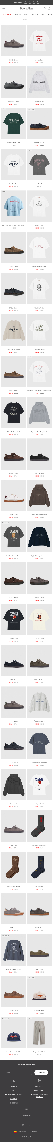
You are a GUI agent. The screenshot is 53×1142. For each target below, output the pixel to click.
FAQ (13, 1090)
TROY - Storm (39, 597)
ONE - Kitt (14, 845)
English (34, 1131)
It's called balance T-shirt (13, 969)
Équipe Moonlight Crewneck (39, 556)
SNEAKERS (17, 14)
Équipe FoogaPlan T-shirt (39, 762)
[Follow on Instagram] (23, 1125)
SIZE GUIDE (13, 1099)
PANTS (43, 14)
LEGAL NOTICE (39, 1086)
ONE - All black (39, 473)
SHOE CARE (13, 1103)
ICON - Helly (14, 514)
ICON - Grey (14, 928)
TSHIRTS (26, 14)
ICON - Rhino (14, 721)
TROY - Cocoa (13, 597)
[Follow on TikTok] (29, 1125)
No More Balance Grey (39, 845)
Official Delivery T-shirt (13, 432)
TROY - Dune (14, 266)
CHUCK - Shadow (13, 101)
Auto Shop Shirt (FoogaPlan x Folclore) (13, 225)
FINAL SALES (7, 14)
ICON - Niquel (13, 762)
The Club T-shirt (39, 308)
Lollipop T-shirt (39, 804)
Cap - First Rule (39, 1010)
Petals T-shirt (39, 225)
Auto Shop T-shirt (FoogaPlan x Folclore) (39, 390)
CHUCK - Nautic (39, 142)
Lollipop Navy (14, 638)
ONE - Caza (39, 969)
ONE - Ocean (14, 680)
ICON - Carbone (39, 680)
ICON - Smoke (13, 60)
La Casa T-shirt (39, 60)
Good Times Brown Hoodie (39, 514)
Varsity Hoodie (39, 101)
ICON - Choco (13, 473)
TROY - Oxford (13, 308)
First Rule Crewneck (14, 349)
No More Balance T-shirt (13, 556)
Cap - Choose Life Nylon (13, 1052)
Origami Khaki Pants (39, 1052)
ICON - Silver (39, 928)
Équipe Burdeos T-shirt (39, 266)
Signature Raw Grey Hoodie (39, 432)
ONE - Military (13, 390)
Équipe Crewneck (39, 721)
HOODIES (35, 14)
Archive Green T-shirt (13, 142)
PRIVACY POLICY (39, 1090)
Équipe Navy (39, 886)
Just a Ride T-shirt (39, 184)
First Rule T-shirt (14, 184)
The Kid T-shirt (39, 638)
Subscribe (41, 1072)
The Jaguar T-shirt (39, 349)
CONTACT (14, 1086)
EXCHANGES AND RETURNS (13, 1094)
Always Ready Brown (13, 886)
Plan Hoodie (13, 804)
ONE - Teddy (14, 1010)
